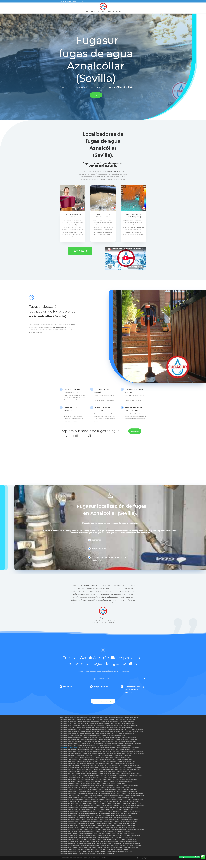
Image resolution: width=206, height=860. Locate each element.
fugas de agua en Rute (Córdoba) (86, 805)
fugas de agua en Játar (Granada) (67, 829)
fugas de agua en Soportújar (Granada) (90, 845)
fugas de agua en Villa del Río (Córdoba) (108, 807)
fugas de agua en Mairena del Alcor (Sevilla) (70, 765)
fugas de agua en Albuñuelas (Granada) (69, 811)
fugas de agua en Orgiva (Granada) (106, 837)
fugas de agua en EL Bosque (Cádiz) (68, 723)
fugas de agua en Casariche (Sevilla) (111, 751)
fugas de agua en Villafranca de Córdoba (129, 807)
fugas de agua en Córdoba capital (86, 791)
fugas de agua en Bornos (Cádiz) (127, 721)
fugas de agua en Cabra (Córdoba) (87, 787)
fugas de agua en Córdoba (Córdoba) (68, 791)
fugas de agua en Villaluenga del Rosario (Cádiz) (71, 741)
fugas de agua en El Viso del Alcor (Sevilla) (90, 783)
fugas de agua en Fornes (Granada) (104, 823)
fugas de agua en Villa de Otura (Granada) (69, 839)
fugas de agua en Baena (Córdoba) (111, 785)
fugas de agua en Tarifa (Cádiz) (129, 737)
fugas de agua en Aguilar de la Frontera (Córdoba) (113, 783)
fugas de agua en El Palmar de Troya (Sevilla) (130, 769)
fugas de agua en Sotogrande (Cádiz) (111, 737)
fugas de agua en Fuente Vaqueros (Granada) (124, 823)
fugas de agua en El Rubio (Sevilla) (91, 775)
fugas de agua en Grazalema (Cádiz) (85, 727)
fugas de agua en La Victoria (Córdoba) (88, 807)
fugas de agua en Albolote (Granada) (124, 809)
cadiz (98, 11)
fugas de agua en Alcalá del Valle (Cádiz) (98, 717)
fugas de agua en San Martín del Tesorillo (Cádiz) (71, 735)
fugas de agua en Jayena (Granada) (85, 829)
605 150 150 (67, 687)
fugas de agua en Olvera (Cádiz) (136, 729)
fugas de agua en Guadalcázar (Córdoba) (134, 795)
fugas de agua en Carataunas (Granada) (123, 817)
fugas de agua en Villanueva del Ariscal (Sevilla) (121, 781)
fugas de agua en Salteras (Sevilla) (109, 775)
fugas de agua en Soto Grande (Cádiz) (92, 737)
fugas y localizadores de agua (131, 847)
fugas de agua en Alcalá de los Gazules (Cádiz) (76, 717)
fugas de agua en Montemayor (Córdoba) (94, 799)
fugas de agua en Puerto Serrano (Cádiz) (69, 733)
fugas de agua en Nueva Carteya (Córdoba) (88, 801)
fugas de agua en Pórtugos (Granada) (109, 841)
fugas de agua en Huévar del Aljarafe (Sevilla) (87, 761)
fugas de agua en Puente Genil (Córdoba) (131, 803)
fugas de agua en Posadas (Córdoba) (88, 803)
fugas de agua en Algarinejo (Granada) (88, 811)
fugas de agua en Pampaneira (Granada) (107, 839)
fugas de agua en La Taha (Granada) (109, 845)
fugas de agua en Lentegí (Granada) (104, 831)
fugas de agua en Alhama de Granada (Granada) (110, 811)
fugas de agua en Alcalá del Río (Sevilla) (114, 743)
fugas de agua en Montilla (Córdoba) (114, 799)
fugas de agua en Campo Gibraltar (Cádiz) (124, 723)
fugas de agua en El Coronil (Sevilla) (85, 755)
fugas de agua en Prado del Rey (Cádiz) (90, 731)
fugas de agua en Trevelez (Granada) (87, 847)
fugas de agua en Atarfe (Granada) (68, 815)
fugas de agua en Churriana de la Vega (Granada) (91, 821)
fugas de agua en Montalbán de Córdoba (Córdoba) (71, 799)
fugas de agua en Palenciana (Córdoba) (109, 801)
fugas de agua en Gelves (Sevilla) (90, 759)
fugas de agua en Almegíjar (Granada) (68, 813)
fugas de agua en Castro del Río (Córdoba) (127, 789)
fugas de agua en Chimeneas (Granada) (69, 821)
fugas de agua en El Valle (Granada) (68, 849)
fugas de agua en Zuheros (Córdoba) (87, 809)
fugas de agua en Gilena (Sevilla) (107, 759)
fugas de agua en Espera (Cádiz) (131, 725)
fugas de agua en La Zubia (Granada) (105, 853)
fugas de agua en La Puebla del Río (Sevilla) (109, 773)
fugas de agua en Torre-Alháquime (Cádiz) (69, 739)
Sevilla (104, 11)
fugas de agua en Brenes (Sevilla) (85, 749)
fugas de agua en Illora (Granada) (109, 827)
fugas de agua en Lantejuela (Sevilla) (126, 761)
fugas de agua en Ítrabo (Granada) (127, 827)
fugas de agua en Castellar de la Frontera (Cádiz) (101, 723)
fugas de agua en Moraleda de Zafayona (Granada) (110, 835)
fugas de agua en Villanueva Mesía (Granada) (117, 851)
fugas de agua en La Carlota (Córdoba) (88, 789)
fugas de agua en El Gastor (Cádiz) (67, 727)
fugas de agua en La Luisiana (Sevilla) (85, 763)
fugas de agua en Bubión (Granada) (86, 815)
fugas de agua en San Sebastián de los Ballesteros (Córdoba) (110, 805)
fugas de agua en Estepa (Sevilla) (122, 757)
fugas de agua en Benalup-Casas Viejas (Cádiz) (88, 721)
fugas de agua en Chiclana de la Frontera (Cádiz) (93, 725)
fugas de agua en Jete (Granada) (102, 829)
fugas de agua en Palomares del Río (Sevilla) (70, 771)
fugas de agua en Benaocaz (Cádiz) (109, 721)
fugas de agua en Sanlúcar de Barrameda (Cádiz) (113, 735)
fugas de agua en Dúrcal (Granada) (68, 823)
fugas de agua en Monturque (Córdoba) (134, 799)
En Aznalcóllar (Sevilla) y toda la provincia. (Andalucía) (134, 689)
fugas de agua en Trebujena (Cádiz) (89, 739)
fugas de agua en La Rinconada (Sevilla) (130, 773)
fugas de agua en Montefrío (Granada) (87, 835)
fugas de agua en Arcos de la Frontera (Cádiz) (107, 719)
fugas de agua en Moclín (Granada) (107, 833)
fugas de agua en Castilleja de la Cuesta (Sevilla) (70, 753)
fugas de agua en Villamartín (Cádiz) (92, 741)
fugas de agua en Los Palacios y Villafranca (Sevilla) (106, 769)
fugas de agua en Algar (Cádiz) (132, 717)
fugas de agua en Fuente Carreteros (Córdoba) (109, 793)
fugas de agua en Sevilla (125, 777)
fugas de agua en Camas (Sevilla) (127, 749)
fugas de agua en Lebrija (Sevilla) (67, 763)
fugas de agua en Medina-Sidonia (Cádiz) (117, 729)
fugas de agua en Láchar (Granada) (136, 829)
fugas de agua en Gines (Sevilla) (124, 759)
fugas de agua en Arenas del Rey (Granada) (109, 813)
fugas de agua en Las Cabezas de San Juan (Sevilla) (106, 749)
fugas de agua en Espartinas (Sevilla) (104, 757)
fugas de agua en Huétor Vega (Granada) (89, 827)
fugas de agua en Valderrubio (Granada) (113, 847)
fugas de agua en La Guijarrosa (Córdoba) (69, 797)
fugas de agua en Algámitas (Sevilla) (68, 745)
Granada (111, 11)
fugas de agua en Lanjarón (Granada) (68, 831)
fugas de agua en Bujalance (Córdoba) (68, 787)
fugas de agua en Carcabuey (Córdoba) (68, 789)
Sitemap (61, 717)
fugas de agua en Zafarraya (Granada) (68, 853)
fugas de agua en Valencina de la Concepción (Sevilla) (125, 779)
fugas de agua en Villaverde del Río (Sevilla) (69, 783)
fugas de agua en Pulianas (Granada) (128, 841)
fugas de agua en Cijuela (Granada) (90, 819)
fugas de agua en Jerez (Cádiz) (126, 727)
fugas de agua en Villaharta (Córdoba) (68, 809)
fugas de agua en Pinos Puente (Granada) (89, 841)
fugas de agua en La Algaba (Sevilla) (133, 743)
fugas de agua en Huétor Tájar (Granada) (69, 827)
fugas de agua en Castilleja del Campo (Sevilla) (94, 753)
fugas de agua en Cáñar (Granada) (85, 817)
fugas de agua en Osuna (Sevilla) (84, 769)
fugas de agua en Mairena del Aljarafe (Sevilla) (92, 765)
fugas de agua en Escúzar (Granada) (86, 823)
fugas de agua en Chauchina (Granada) (129, 819)
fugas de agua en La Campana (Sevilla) (104, 763)
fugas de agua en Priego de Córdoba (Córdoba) (109, 803)
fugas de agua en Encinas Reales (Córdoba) (127, 791)
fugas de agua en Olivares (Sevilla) (67, 769)
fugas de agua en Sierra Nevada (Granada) (69, 845)
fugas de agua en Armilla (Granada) (129, 813)
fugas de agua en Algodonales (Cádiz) (86, 719)
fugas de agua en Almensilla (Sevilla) (86, 745)
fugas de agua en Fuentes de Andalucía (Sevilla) (70, 759)
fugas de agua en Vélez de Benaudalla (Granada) (111, 849)
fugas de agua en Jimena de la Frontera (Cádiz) (70, 729)
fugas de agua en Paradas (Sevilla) (89, 771)
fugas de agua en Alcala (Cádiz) (116, 717)
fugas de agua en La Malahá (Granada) (68, 833)
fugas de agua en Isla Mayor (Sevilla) (108, 761)
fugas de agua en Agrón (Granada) (106, 809)
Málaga (93, 11)
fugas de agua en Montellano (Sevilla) (109, 767)
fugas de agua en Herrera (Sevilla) (67, 761)
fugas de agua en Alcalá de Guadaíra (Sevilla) (92, 743)
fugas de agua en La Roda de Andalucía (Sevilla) (70, 775)
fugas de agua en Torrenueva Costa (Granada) (130, 845)
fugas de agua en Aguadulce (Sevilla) (127, 741)
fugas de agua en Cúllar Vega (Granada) (109, 819)
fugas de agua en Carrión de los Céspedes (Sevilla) (89, 751)
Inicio (86, 11)
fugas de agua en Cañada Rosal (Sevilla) (116, 753)
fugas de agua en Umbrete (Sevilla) (86, 779)
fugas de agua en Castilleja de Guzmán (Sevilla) (132, 751)
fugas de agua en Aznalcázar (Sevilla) (122, 745)
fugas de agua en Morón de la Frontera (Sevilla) (130, 767)
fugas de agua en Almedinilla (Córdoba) (69, 785)
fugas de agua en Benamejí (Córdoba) (129, 785)
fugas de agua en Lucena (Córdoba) (107, 797)
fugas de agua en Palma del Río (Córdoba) (129, 801)
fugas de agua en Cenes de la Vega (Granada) (70, 819)
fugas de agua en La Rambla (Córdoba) (68, 805)
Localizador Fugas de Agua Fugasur (103, 701)
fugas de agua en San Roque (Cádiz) (92, 735)
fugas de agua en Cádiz (83, 723)
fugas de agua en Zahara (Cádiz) (109, 741)
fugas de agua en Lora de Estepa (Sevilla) (124, 763)
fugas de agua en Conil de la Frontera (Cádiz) (70, 725)
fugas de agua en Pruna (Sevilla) (67, 773)
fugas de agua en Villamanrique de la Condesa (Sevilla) (72, 781)
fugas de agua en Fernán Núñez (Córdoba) (87, 793)
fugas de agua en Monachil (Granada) (68, 835)
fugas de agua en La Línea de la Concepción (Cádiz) (94, 729)
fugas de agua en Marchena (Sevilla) (113, 765)
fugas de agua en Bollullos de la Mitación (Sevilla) (128, 747)
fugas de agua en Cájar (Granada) (67, 817)
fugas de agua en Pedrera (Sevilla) (107, 771)
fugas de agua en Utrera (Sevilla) (103, 779)
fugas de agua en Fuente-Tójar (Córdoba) (113, 795)
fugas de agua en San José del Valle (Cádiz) (125, 733)
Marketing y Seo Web (103, 857)
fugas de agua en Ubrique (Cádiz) (106, 739)
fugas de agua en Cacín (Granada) (123, 815)
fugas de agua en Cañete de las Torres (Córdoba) (112, 787)
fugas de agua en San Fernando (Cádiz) (105, 733)
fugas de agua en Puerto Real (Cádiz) (134, 731)
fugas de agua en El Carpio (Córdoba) (107, 789)
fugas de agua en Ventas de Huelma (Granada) (70, 851)
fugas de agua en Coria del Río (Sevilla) (135, 753)
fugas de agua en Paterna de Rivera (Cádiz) (69, 731)
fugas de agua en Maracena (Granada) (88, 833)
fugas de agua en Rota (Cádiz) (87, 733)
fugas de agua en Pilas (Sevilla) (124, 771)
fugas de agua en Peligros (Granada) (127, 839)
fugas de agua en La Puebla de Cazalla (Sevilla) (86, 773)
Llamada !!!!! (80, 250)
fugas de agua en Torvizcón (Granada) (68, 847)
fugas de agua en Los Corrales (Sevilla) (103, 755)
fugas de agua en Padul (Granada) (88, 839)
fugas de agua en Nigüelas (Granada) (68, 837)
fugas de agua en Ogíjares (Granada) (87, 837)
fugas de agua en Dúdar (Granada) (129, 821)
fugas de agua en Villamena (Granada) (96, 851)
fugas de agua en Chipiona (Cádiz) (114, 725)
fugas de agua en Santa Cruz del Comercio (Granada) (109, 843)
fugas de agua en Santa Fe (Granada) (131, 843)
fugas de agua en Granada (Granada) (105, 825)
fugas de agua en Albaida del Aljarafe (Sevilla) (70, 743)
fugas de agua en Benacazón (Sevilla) (106, 747)
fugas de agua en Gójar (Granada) (87, 825)
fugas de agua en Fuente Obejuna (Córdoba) (70, 795)
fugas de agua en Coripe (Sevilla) (67, 755)
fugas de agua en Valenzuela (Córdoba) (69, 807)
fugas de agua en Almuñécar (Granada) (88, 813)
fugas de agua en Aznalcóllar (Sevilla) (68, 747)
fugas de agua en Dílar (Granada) (111, 821)
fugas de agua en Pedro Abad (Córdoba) (69, 803)
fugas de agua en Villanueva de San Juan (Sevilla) (97, 781)
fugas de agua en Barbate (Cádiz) (127, 719)
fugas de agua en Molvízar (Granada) (125, 833)
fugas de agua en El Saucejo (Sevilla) (109, 777)
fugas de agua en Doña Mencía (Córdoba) (105, 791)
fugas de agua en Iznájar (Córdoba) (89, 797)
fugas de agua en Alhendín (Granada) (131, 811)
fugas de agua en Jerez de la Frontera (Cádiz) (106, 727)
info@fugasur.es (101, 687)
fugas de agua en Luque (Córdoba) (125, 797)
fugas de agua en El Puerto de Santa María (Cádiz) (112, 731)
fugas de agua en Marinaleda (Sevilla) (131, 765)
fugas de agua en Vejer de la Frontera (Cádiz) (126, 739)
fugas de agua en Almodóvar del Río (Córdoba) (90, 785)
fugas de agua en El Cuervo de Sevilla (123, 755)
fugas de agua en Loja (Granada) (122, 831)
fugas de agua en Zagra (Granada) (87, 853)
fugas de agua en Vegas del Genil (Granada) (88, 849)
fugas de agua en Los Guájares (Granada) (125, 825)
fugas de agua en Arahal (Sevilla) (104, 745)
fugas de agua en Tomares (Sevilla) (68, 779)
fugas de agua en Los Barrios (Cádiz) (68, 721)
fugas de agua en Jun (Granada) (119, 829)
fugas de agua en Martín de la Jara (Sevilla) (69, 767)
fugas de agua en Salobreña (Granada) (86, 843)
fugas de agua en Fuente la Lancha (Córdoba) (132, 793)
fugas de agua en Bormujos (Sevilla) (68, 749)
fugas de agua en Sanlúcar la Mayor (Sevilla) (70, 777)
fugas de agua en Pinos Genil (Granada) (69, 841)
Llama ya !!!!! (96, 95)
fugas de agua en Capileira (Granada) (103, 817)
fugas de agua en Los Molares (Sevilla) (89, 767)
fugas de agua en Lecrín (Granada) (86, 831)
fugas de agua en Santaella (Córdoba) (135, 805)
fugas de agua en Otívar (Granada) (124, 837)
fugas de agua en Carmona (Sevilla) (68, 751)
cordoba (118, 11)
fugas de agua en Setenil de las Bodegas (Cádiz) (70, 737)
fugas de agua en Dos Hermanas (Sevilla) (69, 757)
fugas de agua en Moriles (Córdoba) (68, 801)
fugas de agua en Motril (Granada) (132, 835)
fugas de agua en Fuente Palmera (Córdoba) (92, 795)
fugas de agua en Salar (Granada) (67, 843)
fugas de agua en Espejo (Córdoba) (68, 793)
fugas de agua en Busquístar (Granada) (105, 815)
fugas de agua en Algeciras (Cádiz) (67, 719)
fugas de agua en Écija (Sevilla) (87, 757)
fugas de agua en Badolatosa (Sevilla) (87, 747)
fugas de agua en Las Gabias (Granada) (68, 825)
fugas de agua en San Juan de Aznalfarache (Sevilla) (130, 775)
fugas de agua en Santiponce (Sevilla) (90, 777)
